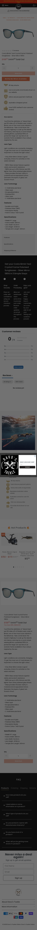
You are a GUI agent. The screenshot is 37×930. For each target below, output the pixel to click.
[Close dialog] (35, 456)
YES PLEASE (27, 467)
